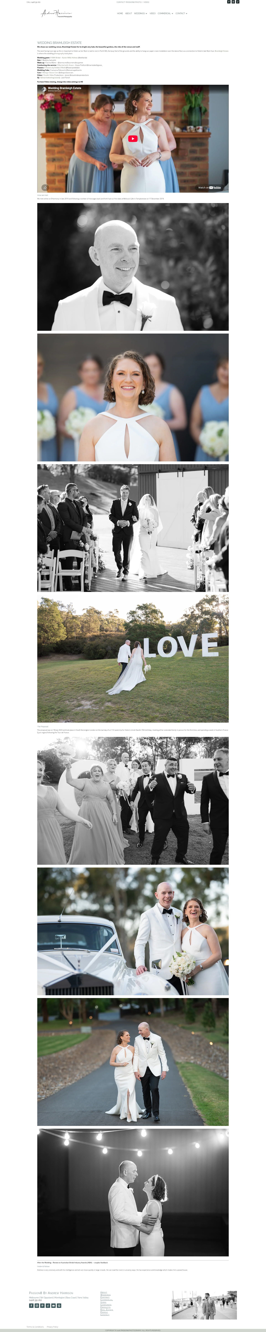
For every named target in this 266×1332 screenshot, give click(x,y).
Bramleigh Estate (221, 51)
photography (59, 53)
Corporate (106, 1305)
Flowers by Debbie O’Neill (55, 67)
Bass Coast (71, 1297)
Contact (180, 13)
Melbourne (34, 1297)
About (128, 13)
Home (120, 13)
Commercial (164, 13)
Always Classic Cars (50, 72)
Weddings (139, 13)
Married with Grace (66, 65)
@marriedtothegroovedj (50, 77)
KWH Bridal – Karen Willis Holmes (65, 57)
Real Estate (106, 1310)
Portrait (105, 1297)
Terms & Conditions (35, 1327)
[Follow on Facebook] (229, 1)
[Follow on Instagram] (233, 1)
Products (105, 1307)
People (104, 1312)
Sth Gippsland (46, 1297)
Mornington (59, 1297)
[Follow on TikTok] (237, 1)
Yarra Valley (83, 1297)
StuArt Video (49, 75)
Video (153, 13)
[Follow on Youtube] (53, 1305)
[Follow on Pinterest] (42, 1305)
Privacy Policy (52, 1327)
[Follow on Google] (59, 1305)
